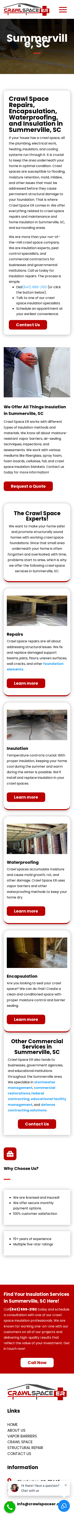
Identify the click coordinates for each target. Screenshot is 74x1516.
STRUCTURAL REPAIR (25, 1447)
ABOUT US (16, 1430)
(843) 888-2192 (34, 287)
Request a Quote (28, 486)
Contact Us (28, 325)
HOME (12, 1424)
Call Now (37, 1362)
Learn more (26, 683)
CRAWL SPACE (20, 1441)
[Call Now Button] (9, 1507)
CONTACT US (19, 1453)
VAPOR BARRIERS (22, 1436)
